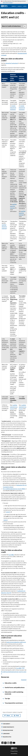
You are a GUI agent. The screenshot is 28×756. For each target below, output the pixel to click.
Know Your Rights (8, 727)
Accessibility (14, 753)
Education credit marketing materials (14, 693)
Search (14, 6)
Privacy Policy (14, 751)
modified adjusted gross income (13, 407)
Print (17, 715)
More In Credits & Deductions (11, 26)
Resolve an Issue (8, 730)
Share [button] (8, 715)
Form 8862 (20, 668)
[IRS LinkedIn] (11, 742)
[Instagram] (8, 742)
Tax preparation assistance (14, 703)
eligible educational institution (13, 107)
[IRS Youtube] (14, 742)
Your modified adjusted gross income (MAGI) (14, 489)
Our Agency (6, 724)
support (8, 512)
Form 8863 (11, 555)
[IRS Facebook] (2, 742)
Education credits (11, 683)
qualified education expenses (13, 206)
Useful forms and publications (15, 687)
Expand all (23, 680)
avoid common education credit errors (16, 642)
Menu (25, 6)
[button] (20, 6)
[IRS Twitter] (5, 742)
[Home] (4, 6)
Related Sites (7, 737)
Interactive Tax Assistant (11, 63)
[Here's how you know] (14, 2)
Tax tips (7, 698)
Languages (6, 733)
